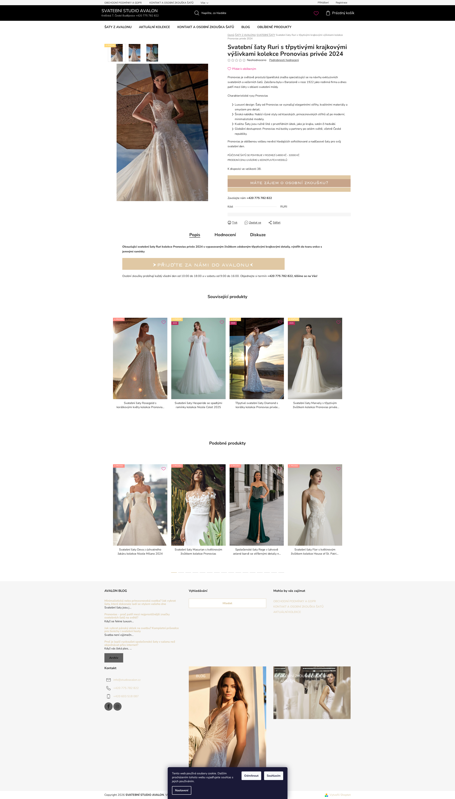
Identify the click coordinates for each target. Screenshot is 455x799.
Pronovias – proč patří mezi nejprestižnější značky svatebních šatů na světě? (137, 616)
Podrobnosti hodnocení (284, 60)
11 (252, 572)
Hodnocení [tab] (225, 235)
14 (274, 572)
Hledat (227, 603)
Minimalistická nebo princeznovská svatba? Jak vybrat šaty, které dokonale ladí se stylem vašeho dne (140, 602)
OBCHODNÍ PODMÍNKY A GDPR (123, 2)
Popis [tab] (194, 235)
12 (260, 572)
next (348, 517)
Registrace (341, 2)
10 (245, 572)
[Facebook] (108, 706)
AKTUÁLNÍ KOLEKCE (287, 612)
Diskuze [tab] (258, 235)
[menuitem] (118, 27)
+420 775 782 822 (126, 688)
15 (281, 572)
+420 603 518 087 (126, 696)
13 (267, 572)
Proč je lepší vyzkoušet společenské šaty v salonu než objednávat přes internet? (139, 643)
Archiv (113, 658)
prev (107, 517)
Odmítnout (251, 776)
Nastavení (181, 790)
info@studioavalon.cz (127, 680)
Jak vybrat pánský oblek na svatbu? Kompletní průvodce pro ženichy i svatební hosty (141, 630)
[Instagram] (117, 706)
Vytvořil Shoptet (340, 795)
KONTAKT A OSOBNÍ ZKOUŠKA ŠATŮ (171, 2)
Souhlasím (274, 776)
